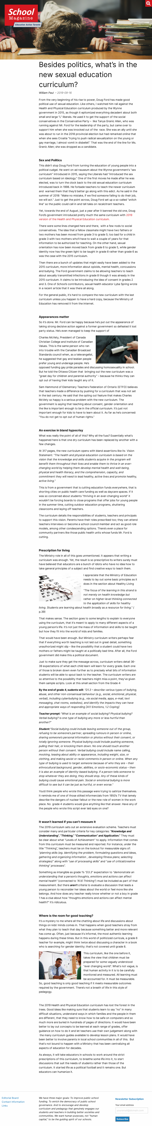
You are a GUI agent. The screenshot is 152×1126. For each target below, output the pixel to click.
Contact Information (13, 1101)
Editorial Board (10, 1097)
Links (5, 1105)
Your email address (124, 1105)
